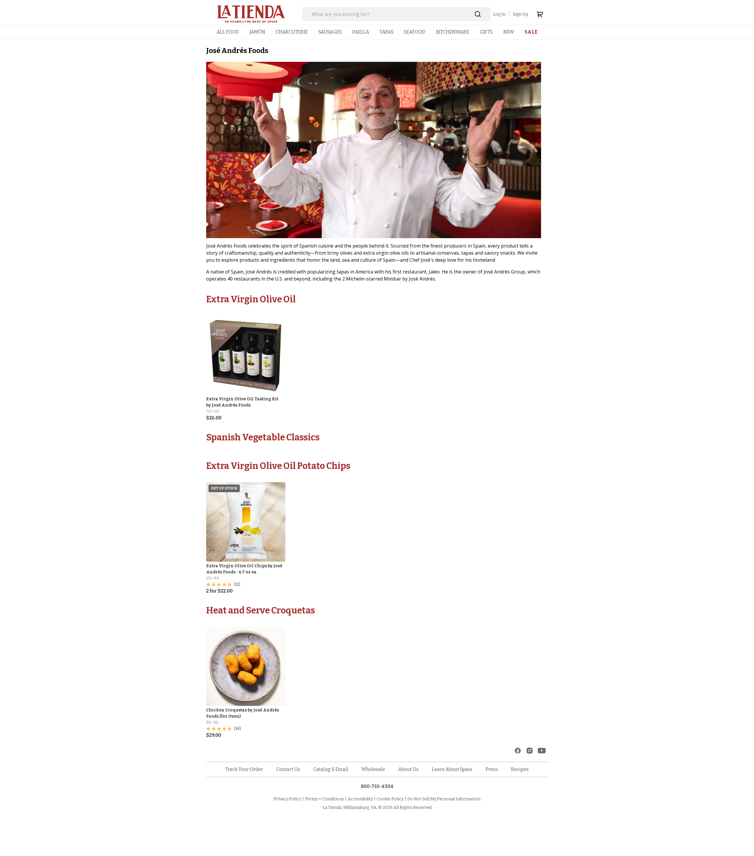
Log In (499, 14)
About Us (408, 769)
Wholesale (373, 769)
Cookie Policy (390, 799)
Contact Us (288, 769)
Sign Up (520, 14)
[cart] (540, 14)
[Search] (478, 14)
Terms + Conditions (324, 799)
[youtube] (542, 751)
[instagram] (529, 750)
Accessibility (360, 799)
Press (492, 769)
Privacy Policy (287, 799)
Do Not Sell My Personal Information (443, 799)
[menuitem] (227, 32)
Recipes (520, 769)
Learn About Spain (452, 769)
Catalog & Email (330, 769)
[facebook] (517, 750)
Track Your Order (244, 769)
